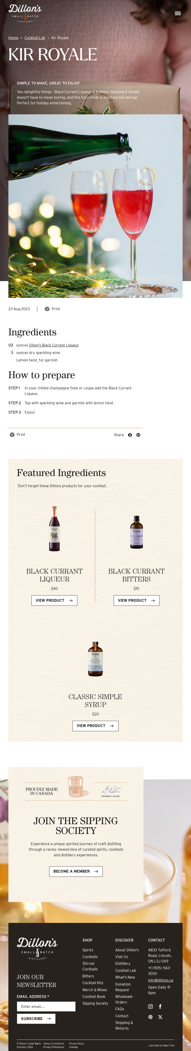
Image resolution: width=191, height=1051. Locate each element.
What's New (125, 977)
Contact (122, 1016)
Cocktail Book (93, 996)
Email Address (33, 996)
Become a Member (71, 871)
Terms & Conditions (53, 1043)
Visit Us (121, 957)
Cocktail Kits (92, 983)
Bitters (88, 976)
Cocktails (90, 957)
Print (56, 309)
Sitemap (73, 1047)
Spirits (87, 950)
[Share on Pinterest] (138, 435)
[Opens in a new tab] (150, 1007)
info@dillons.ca (160, 980)
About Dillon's (127, 950)
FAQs (119, 1009)
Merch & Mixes (94, 990)
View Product (50, 600)
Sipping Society (95, 1003)
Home (13, 38)
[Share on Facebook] (130, 435)
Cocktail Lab (34, 38)
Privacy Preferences (53, 1047)
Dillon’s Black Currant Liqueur (54, 345)
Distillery (122, 963)
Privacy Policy (76, 1043)
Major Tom (168, 1045)
